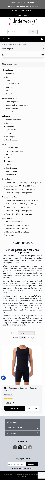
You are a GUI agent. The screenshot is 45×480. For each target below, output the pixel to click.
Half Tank (9, 158)
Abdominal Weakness (13, 120)
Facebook (15, 447)
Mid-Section (10, 87)
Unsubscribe (28, 468)
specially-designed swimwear (19, 288)
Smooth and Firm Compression (17, 105)
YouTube (25, 447)
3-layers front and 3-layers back (17, 232)
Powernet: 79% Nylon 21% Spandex (19, 214)
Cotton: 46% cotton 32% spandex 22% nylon (22, 200)
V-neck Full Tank (11, 171)
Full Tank (9, 154)
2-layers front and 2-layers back (17, 225)
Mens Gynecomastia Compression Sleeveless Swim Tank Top (21, 389)
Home (3, 44)
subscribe (32, 464)
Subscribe (17, 468)
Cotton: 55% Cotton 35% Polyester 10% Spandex (23, 182)
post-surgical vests (29, 285)
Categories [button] (7, 39)
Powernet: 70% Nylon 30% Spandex (19, 193)
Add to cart (15, 408)
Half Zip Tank (10, 161)
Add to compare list (28, 408)
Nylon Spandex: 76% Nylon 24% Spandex (21, 189)
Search (33, 32)
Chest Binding (11, 126)
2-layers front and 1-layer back (17, 222)
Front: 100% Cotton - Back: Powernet (19, 207)
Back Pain (9, 123)
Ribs (7, 90)
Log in (21, 10)
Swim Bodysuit (11, 168)
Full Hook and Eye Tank (14, 151)
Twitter (20, 447)
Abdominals (10, 74)
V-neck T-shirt (11, 175)
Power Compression (13, 108)
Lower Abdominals (12, 84)
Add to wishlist (35, 408)
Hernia (8, 133)
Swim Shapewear (12, 140)
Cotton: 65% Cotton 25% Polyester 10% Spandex (23, 204)
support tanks (15, 285)
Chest (8, 80)
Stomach (9, 94)
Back (7, 77)
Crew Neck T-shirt (12, 148)
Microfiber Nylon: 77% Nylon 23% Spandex (21, 186)
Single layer (10, 235)
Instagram (30, 447)
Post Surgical (10, 136)
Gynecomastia (11, 130)
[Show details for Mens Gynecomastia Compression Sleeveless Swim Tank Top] (22, 365)
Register (14, 10)
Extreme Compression (14, 112)
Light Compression (12, 102)
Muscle (8, 164)
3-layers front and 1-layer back (17, 228)
